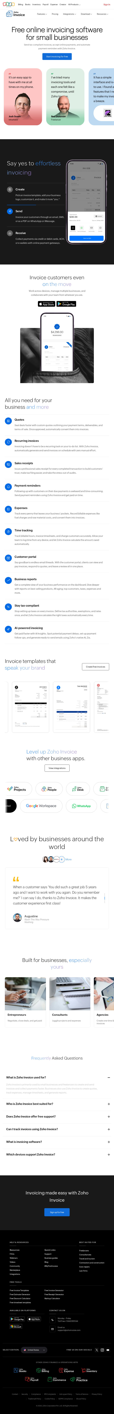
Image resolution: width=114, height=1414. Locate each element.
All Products (73, 4)
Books (27, 4)
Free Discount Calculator (20, 1298)
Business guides (51, 1258)
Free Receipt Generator (54, 1294)
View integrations (57, 768)
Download (85, 14)
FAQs (12, 1254)
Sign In (107, 4)
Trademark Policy (34, 1399)
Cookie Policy (50, 1399)
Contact (15, 1394)
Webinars (14, 1258)
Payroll (45, 4)
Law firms (83, 1271)
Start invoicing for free (57, 56)
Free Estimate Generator (20, 1294)
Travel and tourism (87, 1259)
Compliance (36, 1394)
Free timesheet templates (20, 1302)
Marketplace (15, 1270)
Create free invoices (95, 667)
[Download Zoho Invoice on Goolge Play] (66, 304)
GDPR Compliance (65, 1399)
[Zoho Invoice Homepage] (15, 14)
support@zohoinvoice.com (69, 1330)
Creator (63, 4)
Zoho (9, 4)
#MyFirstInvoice (51, 1266)
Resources (101, 14)
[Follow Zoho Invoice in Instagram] (102, 1350)
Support (47, 1254)
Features (41, 14)
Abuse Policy (81, 1399)
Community (15, 1266)
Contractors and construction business (95, 1263)
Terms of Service (82, 1394)
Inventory (36, 4)
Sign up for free (57, 1212)
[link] (63, 4)
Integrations (68, 14)
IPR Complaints (50, 1394)
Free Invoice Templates (19, 1290)
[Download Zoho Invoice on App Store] (46, 304)
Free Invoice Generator (54, 1290)
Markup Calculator (52, 1298)
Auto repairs (84, 1267)
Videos (12, 1262)
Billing (20, 4)
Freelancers (84, 1251)
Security (25, 1394)
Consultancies (85, 1255)
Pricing (55, 14)
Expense (54, 4)
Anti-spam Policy (65, 1394)
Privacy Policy (97, 1394)
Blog (46, 1262)
